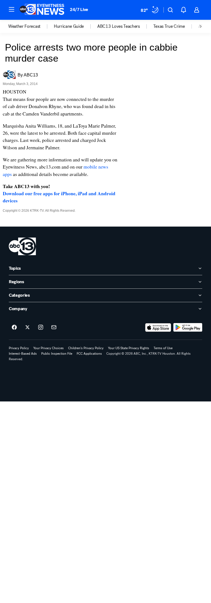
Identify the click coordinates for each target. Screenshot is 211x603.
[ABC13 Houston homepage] (42, 10)
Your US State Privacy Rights (128, 348)
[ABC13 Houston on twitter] (27, 327)
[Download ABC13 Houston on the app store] (158, 327)
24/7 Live (79, 9)
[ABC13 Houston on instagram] (40, 327)
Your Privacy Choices (48, 348)
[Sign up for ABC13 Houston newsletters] (53, 327)
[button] (11, 9)
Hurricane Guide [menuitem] (69, 26)
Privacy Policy (19, 348)
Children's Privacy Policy (86, 348)
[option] (31, 26)
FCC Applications (89, 353)
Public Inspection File (56, 353)
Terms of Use (163, 348)
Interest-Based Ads (23, 353)
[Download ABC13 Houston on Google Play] (187, 327)
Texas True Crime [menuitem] (169, 26)
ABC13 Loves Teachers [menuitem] (118, 26)
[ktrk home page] (22, 246)
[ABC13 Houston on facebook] (14, 327)
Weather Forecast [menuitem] (24, 26)
